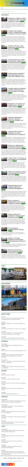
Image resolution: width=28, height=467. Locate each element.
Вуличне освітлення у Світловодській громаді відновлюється (15, 251)
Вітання (4, 371)
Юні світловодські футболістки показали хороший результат (12, 436)
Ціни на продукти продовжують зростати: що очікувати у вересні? (16, 202)
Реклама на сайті (12, 458)
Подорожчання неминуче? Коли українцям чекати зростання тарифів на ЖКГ (16, 75)
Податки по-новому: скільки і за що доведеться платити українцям (17, 173)
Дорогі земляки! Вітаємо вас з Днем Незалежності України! (12, 389)
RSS (23, 458)
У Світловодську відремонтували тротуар (16, 228)
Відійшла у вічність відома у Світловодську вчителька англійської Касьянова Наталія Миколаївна (13, 401)
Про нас (5, 458)
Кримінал (4, 341)
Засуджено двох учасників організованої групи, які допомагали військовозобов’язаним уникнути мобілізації (12, 356)
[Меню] (2, 8)
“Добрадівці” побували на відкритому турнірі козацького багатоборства (11, 447)
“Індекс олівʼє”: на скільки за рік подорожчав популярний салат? (17, 159)
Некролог (4, 397)
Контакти (19, 458)
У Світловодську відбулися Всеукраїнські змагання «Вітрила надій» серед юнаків (12, 431)
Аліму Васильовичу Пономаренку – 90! (10, 393)
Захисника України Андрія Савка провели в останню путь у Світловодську (13, 412)
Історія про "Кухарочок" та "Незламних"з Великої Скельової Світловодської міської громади (12, 333)
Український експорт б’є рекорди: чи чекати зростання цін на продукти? (16, 133)
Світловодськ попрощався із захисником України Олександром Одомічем (12, 406)
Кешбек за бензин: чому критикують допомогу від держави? (16, 47)
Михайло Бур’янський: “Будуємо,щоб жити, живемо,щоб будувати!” (15, 187)
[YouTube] (10, 464)
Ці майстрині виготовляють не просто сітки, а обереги (13, 328)
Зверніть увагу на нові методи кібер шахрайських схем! (13, 350)
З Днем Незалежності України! (8, 375)
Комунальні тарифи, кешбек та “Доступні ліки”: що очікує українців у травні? (17, 19)
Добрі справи (5, 314)
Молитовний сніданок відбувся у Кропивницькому (12, 338)
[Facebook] (2, 464)
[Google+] (8, 464)
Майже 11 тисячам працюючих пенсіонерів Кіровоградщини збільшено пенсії (13, 240)
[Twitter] (5, 464)
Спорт (3, 266)
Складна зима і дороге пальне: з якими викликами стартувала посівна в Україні (17, 32)
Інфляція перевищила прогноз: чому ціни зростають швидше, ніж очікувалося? (12, 120)
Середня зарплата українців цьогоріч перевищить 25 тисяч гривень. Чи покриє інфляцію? (13, 91)
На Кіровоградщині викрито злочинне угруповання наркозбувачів (13, 367)
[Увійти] (25, 8)
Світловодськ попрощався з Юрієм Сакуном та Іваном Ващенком (13, 417)
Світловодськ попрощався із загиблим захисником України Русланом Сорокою (12, 422)
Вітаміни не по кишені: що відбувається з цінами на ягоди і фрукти (16, 105)
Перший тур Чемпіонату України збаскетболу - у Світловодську (12, 441)
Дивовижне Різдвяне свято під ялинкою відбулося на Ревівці (13, 324)
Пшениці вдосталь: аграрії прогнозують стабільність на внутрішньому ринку (17, 61)
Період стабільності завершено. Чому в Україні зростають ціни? (16, 215)
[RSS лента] (13, 464)
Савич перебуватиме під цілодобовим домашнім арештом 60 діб (12, 346)
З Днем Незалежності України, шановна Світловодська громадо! (13, 383)
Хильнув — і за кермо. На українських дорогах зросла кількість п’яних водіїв (13, 362)
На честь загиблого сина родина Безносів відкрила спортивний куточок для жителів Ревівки (12, 318)
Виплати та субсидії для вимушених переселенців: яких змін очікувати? (16, 147)
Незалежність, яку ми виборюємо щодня (10, 379)
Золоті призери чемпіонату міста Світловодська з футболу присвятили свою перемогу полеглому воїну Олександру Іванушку (13, 453)
